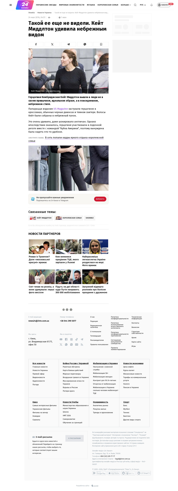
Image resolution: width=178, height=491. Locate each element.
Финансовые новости (132, 374)
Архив (134, 338)
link (61, 339)
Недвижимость (100, 402)
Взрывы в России (70, 387)
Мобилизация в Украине (105, 363)
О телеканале (95, 332)
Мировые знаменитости (71, 5)
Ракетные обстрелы (71, 367)
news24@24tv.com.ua (38, 321)
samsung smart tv (144, 473)
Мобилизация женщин (102, 377)
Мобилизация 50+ (100, 373)
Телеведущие (95, 336)
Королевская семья (108, 5)
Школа (66, 412)
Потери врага (68, 391)
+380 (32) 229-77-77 (107, 456)
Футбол (126, 409)
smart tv (128, 473)
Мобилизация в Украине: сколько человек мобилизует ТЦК (105, 390)
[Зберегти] (101, 44)
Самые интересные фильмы (45, 405)
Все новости (39, 363)
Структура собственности (137, 332)
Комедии (36, 416)
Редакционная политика (96, 326)
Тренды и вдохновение (103, 412)
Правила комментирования (118, 348)
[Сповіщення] (151, 5)
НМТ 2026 (67, 415)
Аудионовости (39, 381)
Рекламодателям (97, 340)
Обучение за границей (72, 422)
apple (114, 473)
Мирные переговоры (72, 374)
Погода (36, 384)
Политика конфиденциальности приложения (119, 334)
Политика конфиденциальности (119, 318)
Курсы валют (128, 370)
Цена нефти (128, 367)
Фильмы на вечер (40, 412)
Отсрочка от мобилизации (104, 384)
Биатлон (126, 416)
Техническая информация (137, 318)
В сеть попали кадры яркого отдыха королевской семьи (66, 139)
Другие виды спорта (132, 420)
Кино (35, 402)
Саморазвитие (69, 419)
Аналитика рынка (100, 405)
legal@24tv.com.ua (122, 459)
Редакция (94, 321)
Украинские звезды (46, 5)
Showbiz (31, 13)
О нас (92, 317)
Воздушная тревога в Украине (76, 377)
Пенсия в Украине (131, 387)
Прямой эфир (38, 374)
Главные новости (40, 367)
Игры (134, 346)
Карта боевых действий (73, 370)
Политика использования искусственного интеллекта (117, 325)
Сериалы (36, 420)
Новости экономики (133, 363)
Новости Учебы (70, 402)
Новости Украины (44, 13)
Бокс (125, 405)
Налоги (126, 384)
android (99, 473)
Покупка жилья (99, 409)
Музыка (91, 5)
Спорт (126, 402)
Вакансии (135, 327)
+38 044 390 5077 (68, 321)
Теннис (126, 412)
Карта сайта (136, 342)
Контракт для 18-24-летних (104, 380)
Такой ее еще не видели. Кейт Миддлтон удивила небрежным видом (81, 13)
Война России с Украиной (75, 363)
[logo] (25, 4)
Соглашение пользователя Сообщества (116, 341)
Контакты (135, 323)
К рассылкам (74, 438)
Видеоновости (39, 377)
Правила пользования (99, 344)
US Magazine (60, 108)
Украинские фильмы (41, 409)
